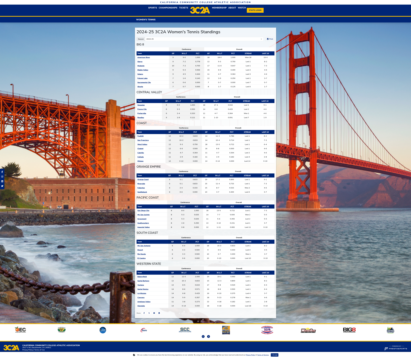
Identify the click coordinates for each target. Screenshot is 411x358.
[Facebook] (2, 172)
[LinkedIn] (2, 181)
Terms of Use (39, 350)
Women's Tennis (146, 19)
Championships (168, 7)
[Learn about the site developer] (395, 347)
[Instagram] (2, 176)
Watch (242, 7)
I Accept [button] (274, 355)
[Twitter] (2, 186)
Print (271, 39)
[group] (152, 7)
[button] (159, 313)
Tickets (183, 7)
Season (141, 39)
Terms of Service (263, 355)
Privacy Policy (27, 350)
